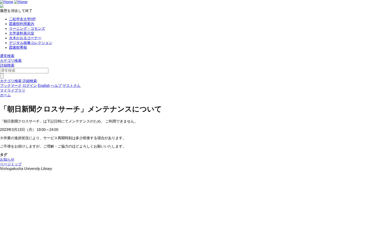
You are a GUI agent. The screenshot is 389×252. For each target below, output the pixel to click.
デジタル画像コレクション (30, 43)
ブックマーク (11, 86)
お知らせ (7, 159)
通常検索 (7, 56)
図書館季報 (18, 47)
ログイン (30, 86)
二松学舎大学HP (22, 19)
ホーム (5, 95)
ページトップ (11, 164)
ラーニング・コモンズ (27, 28)
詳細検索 (7, 65)
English (44, 86)
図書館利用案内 (21, 24)
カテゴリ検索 (11, 60)
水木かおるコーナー (25, 38)
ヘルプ (56, 86)
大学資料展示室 (21, 33)
